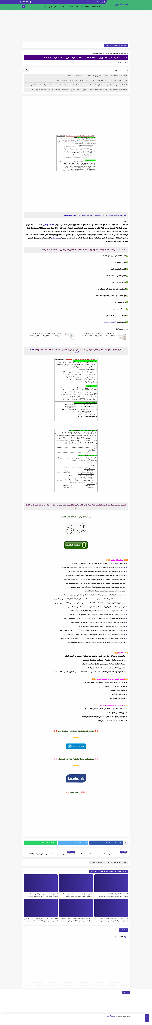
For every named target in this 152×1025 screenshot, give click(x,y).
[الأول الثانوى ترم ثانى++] (119, 1019)
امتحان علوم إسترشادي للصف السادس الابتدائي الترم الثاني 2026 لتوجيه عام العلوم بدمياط (77, 895)
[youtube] (23, 1)
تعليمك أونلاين (122, 5)
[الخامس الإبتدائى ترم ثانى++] (122, 1022)
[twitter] (27, 1)
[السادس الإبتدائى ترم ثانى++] (112, 1022)
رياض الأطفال (53, 7)
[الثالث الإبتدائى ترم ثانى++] (36, 1019)
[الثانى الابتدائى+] (52, 1019)
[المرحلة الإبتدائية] (66, 1019)
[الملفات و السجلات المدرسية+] (59, 1022)
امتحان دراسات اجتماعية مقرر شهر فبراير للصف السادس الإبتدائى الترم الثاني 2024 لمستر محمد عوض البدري (93, 567)
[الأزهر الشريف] (108, 1022)
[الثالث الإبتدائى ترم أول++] (39, 1019)
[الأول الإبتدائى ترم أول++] (59, 1019)
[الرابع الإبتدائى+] (33, 1019)
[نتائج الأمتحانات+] (52, 1022)
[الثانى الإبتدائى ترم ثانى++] (46, 1019)
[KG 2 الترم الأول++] (82, 1022)
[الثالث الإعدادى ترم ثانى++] (69, 1019)
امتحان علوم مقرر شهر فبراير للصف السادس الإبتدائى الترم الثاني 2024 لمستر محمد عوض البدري (97, 571)
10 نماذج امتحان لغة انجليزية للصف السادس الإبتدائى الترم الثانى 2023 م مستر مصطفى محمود (97, 623)
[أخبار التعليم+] (72, 1022)
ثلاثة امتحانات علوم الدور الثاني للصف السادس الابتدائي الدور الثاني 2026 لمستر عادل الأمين (113, 895)
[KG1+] (95, 1022)
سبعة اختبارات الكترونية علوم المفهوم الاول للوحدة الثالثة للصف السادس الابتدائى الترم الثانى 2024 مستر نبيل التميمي (90, 603)
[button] (106, 843)
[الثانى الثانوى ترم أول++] (112, 1019)
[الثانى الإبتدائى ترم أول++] (49, 1019)
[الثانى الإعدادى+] (85, 1019)
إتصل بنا (103, 2)
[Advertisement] (76, 26)
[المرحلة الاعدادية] (99, 1019)
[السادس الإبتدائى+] (118, 1022)
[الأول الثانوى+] (125, 1019)
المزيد (45, 7)
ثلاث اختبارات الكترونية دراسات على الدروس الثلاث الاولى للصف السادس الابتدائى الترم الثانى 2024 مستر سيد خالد (91, 595)
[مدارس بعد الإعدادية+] (55, 1022)
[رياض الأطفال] (99, 1022)
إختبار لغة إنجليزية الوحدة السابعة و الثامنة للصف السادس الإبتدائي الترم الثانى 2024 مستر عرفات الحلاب (94, 579)
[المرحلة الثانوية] (128, 1019)
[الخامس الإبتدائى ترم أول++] (125, 1022)
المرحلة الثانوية (96, 7)
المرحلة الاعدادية (85, 7)
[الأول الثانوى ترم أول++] (122, 1019)
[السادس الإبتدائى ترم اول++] (115, 1022)
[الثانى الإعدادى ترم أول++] (82, 1019)
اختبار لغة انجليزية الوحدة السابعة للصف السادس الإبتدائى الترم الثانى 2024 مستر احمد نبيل (98, 587)
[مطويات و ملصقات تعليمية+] (62, 1022)
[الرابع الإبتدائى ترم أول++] (29, 1019)
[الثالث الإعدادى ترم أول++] (72, 1019)
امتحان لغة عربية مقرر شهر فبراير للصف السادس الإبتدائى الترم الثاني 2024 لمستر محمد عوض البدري (95, 575)
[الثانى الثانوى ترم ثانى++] (109, 1019)
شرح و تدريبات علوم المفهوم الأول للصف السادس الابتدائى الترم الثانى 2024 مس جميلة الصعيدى (96, 607)
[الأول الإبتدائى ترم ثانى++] (56, 1019)
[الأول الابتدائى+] (62, 1019)
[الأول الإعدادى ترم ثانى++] (89, 1019)
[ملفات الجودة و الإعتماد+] (65, 1022)
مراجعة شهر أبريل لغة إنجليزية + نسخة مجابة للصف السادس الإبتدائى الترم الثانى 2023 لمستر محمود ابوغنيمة (93, 638)
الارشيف (87, 2)
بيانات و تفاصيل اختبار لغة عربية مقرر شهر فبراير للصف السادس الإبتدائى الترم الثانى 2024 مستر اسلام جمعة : (91, 80)
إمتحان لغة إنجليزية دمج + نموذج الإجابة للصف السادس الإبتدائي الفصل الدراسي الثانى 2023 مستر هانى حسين (92, 634)
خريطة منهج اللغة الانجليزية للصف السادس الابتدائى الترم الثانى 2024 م (104, 591)
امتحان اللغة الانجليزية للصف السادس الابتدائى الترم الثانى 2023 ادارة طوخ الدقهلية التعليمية (97, 615)
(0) (25, 62)
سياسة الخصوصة (94, 2)
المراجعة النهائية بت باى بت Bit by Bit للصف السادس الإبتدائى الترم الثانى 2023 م (101, 627)
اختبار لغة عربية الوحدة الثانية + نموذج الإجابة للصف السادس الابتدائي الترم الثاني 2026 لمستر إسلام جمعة (46, 335)
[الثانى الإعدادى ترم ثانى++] (79, 1019)
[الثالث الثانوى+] (105, 1019)
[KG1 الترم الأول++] (92, 1022)
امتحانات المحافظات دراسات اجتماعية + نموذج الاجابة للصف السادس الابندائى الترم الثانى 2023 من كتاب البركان (92, 631)
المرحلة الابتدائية (98, 53)
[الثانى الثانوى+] (115, 1019)
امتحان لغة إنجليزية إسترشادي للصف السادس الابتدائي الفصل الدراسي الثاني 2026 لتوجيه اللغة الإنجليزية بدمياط (112, 920)
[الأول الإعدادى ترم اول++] (92, 1019)
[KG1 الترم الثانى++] (89, 1022)
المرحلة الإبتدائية (74, 7)
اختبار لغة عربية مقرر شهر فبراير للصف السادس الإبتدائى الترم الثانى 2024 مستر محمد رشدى (98, 564)
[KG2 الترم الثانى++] (79, 1022)
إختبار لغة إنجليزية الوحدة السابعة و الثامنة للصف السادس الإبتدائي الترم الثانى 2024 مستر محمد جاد (95, 583)
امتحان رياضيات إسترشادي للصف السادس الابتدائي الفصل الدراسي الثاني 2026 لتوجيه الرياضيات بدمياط (76, 920)
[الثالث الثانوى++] (102, 1019)
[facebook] (30, 1)
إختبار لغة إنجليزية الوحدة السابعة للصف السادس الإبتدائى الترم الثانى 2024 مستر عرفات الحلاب (97, 611)
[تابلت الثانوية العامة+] (69, 1022)
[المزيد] (75, 1022)
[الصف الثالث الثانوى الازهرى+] (105, 1022)
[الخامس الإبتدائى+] (128, 1022)
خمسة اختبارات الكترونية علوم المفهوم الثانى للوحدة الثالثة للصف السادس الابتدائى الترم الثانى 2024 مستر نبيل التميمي (89, 599)
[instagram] (20, 1)
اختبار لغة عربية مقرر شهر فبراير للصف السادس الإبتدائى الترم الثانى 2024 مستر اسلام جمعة (97, 76)
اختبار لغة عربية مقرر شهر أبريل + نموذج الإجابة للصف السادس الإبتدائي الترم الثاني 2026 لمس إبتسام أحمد (98, 335)
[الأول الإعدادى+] (95, 1019)
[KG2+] (85, 1022)
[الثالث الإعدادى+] (76, 1019)
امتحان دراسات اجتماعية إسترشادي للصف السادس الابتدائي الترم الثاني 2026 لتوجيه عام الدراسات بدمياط (41, 895)
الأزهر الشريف (63, 7)
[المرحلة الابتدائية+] (102, 1022)
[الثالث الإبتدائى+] (42, 1019)
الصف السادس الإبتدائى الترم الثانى (116, 53)
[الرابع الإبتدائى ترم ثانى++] (26, 1019)
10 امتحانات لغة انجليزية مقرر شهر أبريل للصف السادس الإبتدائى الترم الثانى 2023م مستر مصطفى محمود (94, 619)
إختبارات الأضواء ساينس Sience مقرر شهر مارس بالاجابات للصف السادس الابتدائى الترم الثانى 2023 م (95, 642)
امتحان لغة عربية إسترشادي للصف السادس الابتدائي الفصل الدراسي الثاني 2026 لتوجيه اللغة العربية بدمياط (41, 920)
